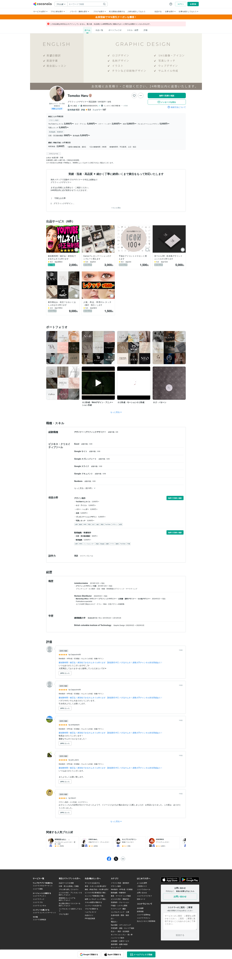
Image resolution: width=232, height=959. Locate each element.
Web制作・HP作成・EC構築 (69, 658)
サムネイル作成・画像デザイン (92, 658)
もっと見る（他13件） (83, 488)
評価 (145, 30)
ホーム (87, 30)
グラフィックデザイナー (95, 431)
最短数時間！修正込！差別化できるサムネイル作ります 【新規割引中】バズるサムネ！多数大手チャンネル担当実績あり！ (111, 662)
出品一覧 (99, 30)
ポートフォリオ (115, 30)
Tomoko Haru (78, 95)
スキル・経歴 (132, 30)
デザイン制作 (64, 802)
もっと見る (117, 208)
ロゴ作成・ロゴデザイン (79, 802)
